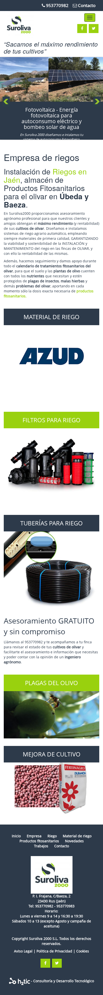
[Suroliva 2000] (51, 875)
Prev (6, 101)
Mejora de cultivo (51, 754)
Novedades (74, 841)
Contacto (87, 5)
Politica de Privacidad (54, 951)
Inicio (16, 836)
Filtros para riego (51, 420)
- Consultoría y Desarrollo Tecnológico (62, 980)
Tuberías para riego (51, 523)
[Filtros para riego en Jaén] (51, 459)
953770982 (57, 5)
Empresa (34, 836)
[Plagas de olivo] (51, 706)
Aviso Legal (23, 951)
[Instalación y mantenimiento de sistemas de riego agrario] (26, 24)
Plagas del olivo (51, 683)
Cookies (82, 951)
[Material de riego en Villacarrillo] (51, 356)
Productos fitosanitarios (39, 841)
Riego (52, 836)
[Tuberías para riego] (51, 563)
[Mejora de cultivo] (51, 781)
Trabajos (41, 846)
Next (96, 101)
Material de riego (52, 317)
